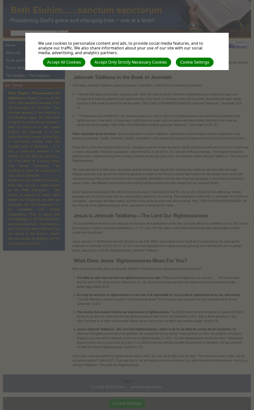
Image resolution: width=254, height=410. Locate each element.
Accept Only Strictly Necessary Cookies (131, 62)
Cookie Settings (194, 62)
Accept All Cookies (64, 62)
